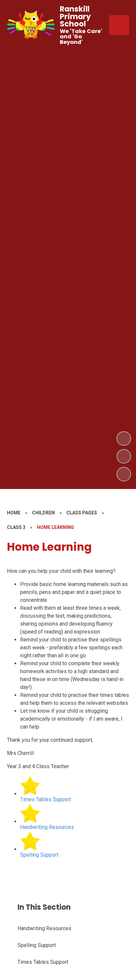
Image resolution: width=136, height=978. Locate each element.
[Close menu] (119, 25)
